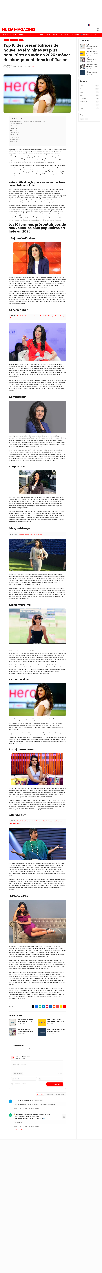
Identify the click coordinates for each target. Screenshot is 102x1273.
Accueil (5, 34)
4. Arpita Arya (13, 130)
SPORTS (48, 34)
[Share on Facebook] (36, 1006)
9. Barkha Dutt (13, 141)
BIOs (34, 34)
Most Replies (61, 1094)
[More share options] (64, 1006)
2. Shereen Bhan (14, 126)
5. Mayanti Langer (14, 132)
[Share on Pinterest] (47, 1006)
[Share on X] (33, 1006)
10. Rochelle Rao (14, 144)
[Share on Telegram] (43, 1006)
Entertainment (14, 40)
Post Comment (56, 1084)
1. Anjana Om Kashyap (16, 123)
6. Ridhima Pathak (14, 135)
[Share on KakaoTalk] (61, 1006)
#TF (86, 119)
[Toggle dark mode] (99, 25)
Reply (26, 1108)
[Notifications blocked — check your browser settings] (95, 34)
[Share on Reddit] (54, 1006)
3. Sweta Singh (13, 128)
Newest (41, 1094)
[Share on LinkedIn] (50, 1006)
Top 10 (21, 40)
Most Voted (50, 1094)
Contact (21, 34)
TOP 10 (29, 34)
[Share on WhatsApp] (40, 1006)
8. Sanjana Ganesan (15, 139)
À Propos (13, 34)
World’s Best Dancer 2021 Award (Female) (29, 534)
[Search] (98, 34)
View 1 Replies (19, 1130)
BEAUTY (55, 34)
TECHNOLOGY (75, 34)
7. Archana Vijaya (14, 137)
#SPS (82, 119)
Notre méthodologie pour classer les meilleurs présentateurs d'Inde (27, 121)
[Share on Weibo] (57, 1006)
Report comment (35, 1108)
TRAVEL (41, 34)
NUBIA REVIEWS (64, 34)
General (6, 40)
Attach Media (18, 1073)
